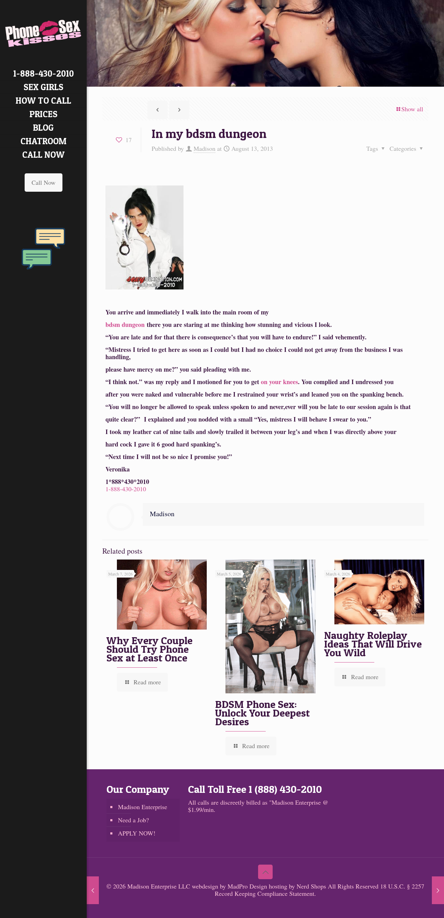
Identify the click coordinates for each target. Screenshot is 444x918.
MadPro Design (248, 886)
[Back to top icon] (265, 872)
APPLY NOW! (136, 833)
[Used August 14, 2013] (438, 890)
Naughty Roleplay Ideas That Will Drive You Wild (373, 644)
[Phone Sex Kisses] (43, 33)
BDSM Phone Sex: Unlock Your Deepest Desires (262, 713)
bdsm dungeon (125, 324)
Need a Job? (133, 820)
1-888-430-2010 (125, 489)
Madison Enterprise (142, 807)
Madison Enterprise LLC (159, 886)
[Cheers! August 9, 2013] (93, 890)
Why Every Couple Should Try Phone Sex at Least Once (149, 649)
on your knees (279, 381)
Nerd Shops (311, 886)
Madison (204, 148)
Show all (412, 109)
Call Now (44, 182)
